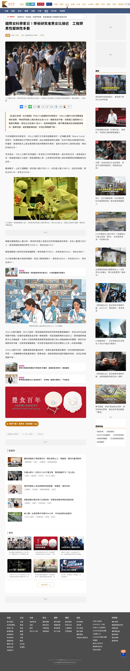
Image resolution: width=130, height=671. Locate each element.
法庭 (31, 625)
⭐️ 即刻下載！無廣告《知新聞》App (22, 424)
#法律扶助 (42, 503)
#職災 (34, 503)
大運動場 (68, 628)
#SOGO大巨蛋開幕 (103, 435)
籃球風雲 (68, 622)
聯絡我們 (115, 634)
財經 (61, 4)
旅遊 (13, 11)
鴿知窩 (79, 625)
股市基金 (10, 622)
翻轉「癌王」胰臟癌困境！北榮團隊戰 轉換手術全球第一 (39, 17)
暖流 (31, 628)
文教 (40, 11)
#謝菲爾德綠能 (52, 462)
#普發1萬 (100, 431)
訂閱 (60, 107)
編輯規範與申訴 (117, 625)
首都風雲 (46, 631)
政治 (84, 4)
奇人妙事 (57, 631)
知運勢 (62, 11)
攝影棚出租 (116, 631)
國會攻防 (46, 625)
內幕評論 (46, 628)
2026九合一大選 (99, 624)
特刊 (103, 4)
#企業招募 (39, 517)
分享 (25, 107)
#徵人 (53, 517)
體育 (108, 4)
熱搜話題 (57, 625)
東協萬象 (57, 628)
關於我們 (115, 622)
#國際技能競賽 (44, 489)
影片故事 (80, 628)
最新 (22, 4)
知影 (114, 4)
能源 (73, 4)
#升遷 (27, 476)
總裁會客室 (122, 4)
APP (68, 106)
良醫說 (95, 640)
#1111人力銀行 (50, 476)
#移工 (35, 462)
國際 (97, 4)
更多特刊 (45, 585)
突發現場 (33, 622)
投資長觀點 (11, 625)
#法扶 (49, 503)
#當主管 (33, 476)
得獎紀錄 (115, 628)
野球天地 (68, 625)
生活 (67, 4)
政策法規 (10, 647)
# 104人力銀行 (28, 434)
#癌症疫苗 (110, 431)
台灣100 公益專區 (99, 628)
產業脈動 (10, 631)
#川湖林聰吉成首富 (117, 438)
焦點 (56, 4)
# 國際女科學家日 (13, 434)
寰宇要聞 (57, 622)
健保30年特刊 (98, 643)
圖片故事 (80, 631)
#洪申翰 (34, 489)
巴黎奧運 (68, 631)
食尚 (20, 11)
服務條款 (115, 641)
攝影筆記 (80, 634)
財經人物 (10, 628)
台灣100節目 (97, 621)
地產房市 (10, 650)
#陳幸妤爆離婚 (102, 438)
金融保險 (10, 634)
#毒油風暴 (100, 442)
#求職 (47, 517)
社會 (78, 4)
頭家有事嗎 (97, 650)
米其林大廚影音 (82, 638)
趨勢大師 (10, 644)
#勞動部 (42, 462)
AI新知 (91, 4)
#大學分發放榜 (119, 435)
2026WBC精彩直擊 (100, 637)
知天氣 (54, 11)
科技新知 (10, 638)
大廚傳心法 (97, 634)
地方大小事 (34, 631)
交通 (6, 11)
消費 (33, 11)
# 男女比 (40, 434)
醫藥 (26, 11)
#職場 (42, 35)
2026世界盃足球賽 (99, 631)
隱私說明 (115, 638)
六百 (17, 35)
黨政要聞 (46, 622)
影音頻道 (80, 622)
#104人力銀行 (29, 517)
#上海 (53, 489)
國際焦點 (10, 641)
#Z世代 (41, 476)
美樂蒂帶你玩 (97, 647)
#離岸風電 (28, 462)
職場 (46, 11)
